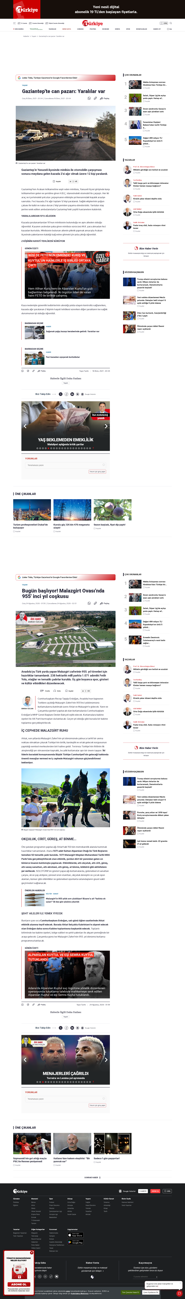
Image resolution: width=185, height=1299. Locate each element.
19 (87, 448)
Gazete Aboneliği (38, 23)
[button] (106, 426)
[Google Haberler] (88, 394)
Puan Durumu (54, 1205)
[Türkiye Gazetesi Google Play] (75, 1242)
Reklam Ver (53, 1251)
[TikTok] (51, 1277)
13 (70, 448)
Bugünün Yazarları (20, 1233)
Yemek (88, 1208)
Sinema (106, 1202)
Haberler (34, 1242)
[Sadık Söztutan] (128, 225)
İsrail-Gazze (71, 1214)
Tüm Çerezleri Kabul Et (130, 1292)
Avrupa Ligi (53, 1214)
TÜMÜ (93, 448)
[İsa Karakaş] (128, 183)
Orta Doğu (71, 1202)
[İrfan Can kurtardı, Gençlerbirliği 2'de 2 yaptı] (129, 319)
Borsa (33, 1202)
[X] (61, 394)
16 (79, 448)
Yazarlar (16, 1229)
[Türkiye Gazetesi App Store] (75, 1235)
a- (71, 181)
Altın (33, 1205)
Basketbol (53, 1217)
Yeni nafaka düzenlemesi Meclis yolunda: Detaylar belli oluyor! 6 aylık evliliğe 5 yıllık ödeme (151, 300)
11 (65, 448)
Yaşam (24, 85)
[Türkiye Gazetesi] (92, 25)
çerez (68, 1291)
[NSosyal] (77, 394)
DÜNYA (117, 29)
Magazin (34, 1233)
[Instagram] (45, 1277)
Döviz (33, 1208)
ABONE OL (155, 1191)
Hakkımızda (53, 1233)
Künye (51, 1239)
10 (62, 448)
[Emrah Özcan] (27, 701)
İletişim (52, 1236)
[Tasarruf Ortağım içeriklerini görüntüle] (36, 29)
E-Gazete (24, 23)
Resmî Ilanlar (36, 1239)
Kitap (106, 1208)
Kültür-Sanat (109, 1199)
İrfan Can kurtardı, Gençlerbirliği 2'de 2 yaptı (151, 314)
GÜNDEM (80, 29)
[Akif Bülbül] (128, 212)
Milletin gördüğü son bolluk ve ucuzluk (150, 170)
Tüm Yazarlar (18, 1236)
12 (68, 448)
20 (90, 448)
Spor (51, 1199)
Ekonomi (34, 1199)
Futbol (51, 1202)
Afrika (69, 1211)
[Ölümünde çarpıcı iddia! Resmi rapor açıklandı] (129, 333)
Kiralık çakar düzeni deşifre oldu (147, 199)
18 (84, 448)
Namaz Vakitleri (127, 1202)
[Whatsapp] (89, 98)
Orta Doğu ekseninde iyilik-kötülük (148, 212)
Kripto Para (35, 1214)
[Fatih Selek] (128, 198)
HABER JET (157, 29)
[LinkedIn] (72, 394)
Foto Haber (35, 1245)
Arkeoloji (107, 1205)
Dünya (69, 1199)
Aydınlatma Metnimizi (80, 1293)
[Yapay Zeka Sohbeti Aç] (179, 1293)
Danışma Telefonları (56, 1245)
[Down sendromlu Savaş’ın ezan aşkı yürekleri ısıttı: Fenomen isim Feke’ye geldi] (136, 111)
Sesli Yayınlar (127, 1205)
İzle (171, 29)
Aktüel (88, 1214)
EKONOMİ (105, 29)
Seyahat (89, 1211)
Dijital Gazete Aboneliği (56, 23)
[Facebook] (28, 371)
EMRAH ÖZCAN (27, 709)
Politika (16, 1202)
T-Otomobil (35, 1220)
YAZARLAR (52, 29)
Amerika (70, 1208)
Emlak (33, 1217)
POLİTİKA (93, 29)
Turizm (33, 1223)
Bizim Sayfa (126, 1199)
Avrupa (70, 1205)
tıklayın (146, 256)
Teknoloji (34, 1236)
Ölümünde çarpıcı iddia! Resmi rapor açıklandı (150, 327)
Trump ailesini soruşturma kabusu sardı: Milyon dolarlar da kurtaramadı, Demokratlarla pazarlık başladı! (152, 283)
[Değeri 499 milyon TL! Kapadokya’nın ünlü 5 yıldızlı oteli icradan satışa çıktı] (136, 140)
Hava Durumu (91, 1205)
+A (76, 181)
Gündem (16, 1199)
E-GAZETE (143, 1191)
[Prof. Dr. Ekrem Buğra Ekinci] (128, 169)
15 (76, 448)
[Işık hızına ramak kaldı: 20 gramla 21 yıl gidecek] (129, 847)
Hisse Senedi (36, 1211)
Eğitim (15, 1205)
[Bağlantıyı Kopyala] (95, 98)
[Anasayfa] (20, 1191)
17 (81, 448)
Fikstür (51, 1208)
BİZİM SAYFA (66, 29)
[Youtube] (40, 1277)
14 (73, 448)
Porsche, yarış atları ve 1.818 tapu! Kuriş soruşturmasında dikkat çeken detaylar (153, 815)
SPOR (128, 29)
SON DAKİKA (19, 29)
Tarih (105, 1211)
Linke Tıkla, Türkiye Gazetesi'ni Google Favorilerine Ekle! (49, 78)
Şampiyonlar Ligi (55, 1211)
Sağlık (88, 1202)
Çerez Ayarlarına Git (150, 1292)
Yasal (51, 1248)
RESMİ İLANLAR (141, 29)
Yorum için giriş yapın (97, 472)
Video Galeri (35, 1248)
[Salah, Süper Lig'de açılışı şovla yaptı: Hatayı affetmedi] (136, 98)
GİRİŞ (165, 23)
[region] (93, 1293)
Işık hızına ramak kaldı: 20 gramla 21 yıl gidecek (152, 842)
